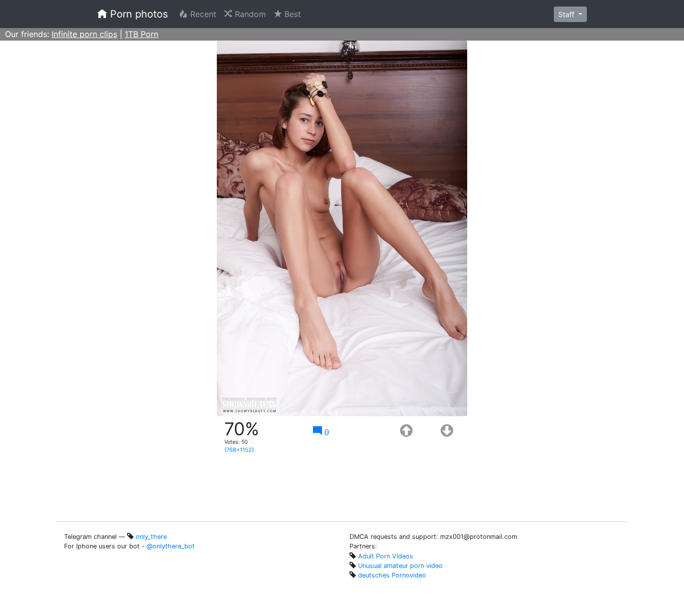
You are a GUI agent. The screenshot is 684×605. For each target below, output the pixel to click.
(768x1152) (239, 449)
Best (293, 14)
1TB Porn (141, 34)
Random (251, 14)
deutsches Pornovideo (392, 575)
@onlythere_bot (171, 546)
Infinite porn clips (84, 34)
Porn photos (137, 14)
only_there (151, 536)
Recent (204, 14)
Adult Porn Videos (385, 556)
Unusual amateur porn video (400, 565)
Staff (567, 14)
